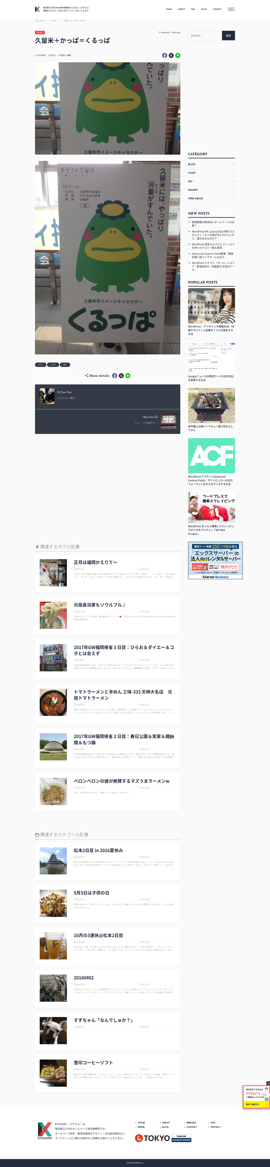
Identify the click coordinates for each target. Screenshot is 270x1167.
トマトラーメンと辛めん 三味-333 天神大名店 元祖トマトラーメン (123, 695)
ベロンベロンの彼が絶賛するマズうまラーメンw (121, 781)
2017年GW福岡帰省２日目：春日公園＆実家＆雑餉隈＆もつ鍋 (124, 739)
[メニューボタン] (231, 9)
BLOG (204, 9)
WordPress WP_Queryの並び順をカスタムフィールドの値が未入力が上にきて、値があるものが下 (213, 234)
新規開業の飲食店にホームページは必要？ (213, 223)
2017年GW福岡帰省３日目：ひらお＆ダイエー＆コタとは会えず (124, 650)
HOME (169, 9)
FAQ (193, 9)
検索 (228, 35)
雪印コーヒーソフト (93, 1062)
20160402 (84, 977)
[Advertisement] (107, 462)
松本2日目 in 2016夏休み (98, 850)
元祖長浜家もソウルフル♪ (100, 605)
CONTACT (217, 9)
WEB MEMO (195, 198)
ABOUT (181, 9)
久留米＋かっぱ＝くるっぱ (74, 20)
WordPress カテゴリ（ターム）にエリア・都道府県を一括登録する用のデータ (213, 266)
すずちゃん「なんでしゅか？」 (104, 1020)
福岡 (69, 55)
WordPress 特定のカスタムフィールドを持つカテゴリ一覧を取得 (213, 245)
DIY (190, 181)
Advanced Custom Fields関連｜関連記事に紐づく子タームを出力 (212, 255)
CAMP (191, 173)
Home (41, 20)
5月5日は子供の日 (91, 893)
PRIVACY (215, 1127)
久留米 (62, 55)
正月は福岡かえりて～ (96, 562)
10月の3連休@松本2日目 (98, 935)
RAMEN (193, 190)
